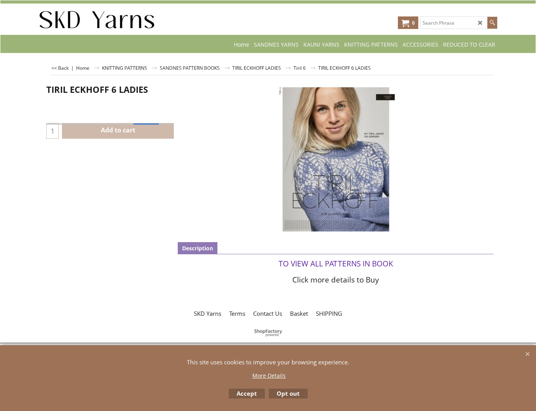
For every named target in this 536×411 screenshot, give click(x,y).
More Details (269, 375)
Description (197, 248)
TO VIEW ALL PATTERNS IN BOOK (336, 263)
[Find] (492, 23)
